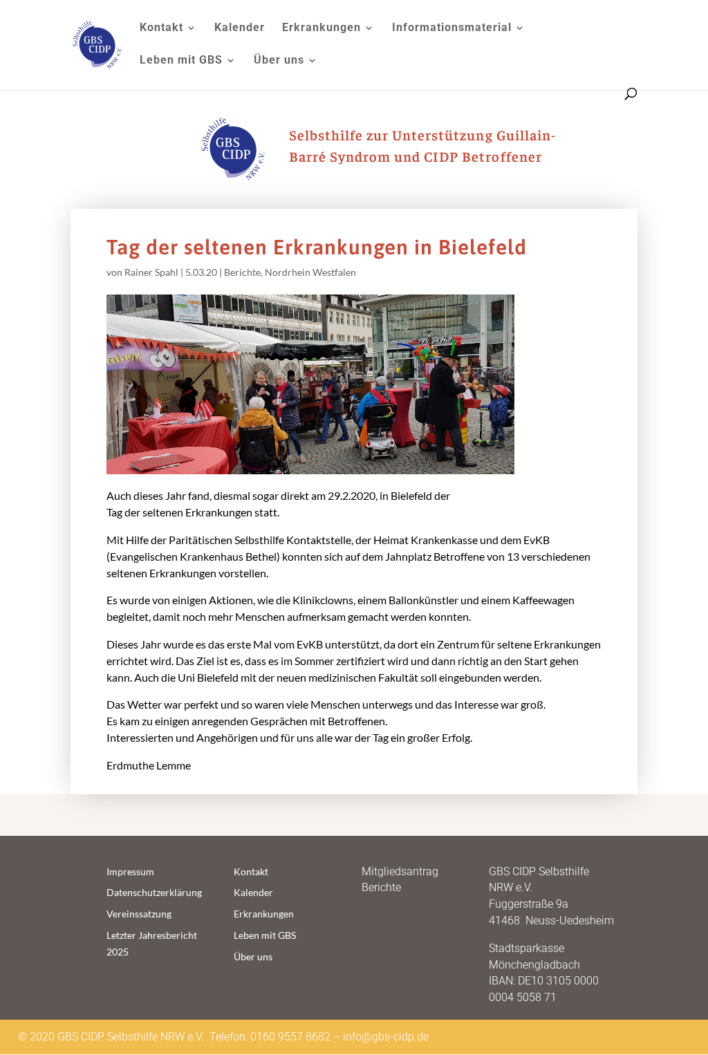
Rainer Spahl (151, 272)
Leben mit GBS (181, 60)
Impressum (130, 871)
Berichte (242, 272)
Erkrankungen (321, 28)
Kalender (239, 28)
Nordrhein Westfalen (310, 272)
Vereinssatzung (138, 913)
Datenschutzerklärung (154, 892)
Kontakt (161, 28)
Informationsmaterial (452, 28)
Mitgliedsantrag (400, 871)
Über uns (279, 60)
